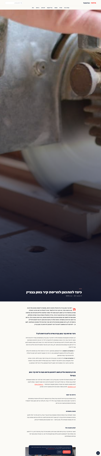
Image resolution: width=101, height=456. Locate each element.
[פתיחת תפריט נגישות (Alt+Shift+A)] (98, 453)
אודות (60, 7)
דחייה (59, 452)
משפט (55, 7)
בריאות (37, 7)
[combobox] (14, 2)
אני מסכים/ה (67, 452)
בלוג (33, 7)
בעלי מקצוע (49, 7)
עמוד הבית (66, 7)
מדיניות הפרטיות (51, 448)
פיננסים (43, 7)
